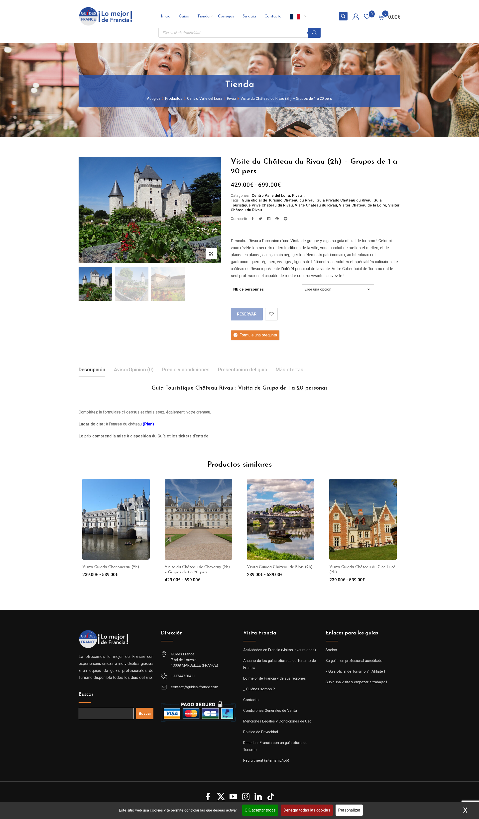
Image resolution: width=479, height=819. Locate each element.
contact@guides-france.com (194, 687)
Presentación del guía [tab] (242, 370)
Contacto (272, 16)
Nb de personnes (248, 289)
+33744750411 (183, 676)
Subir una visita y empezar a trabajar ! (356, 682)
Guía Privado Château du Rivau (344, 200)
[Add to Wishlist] (271, 314)
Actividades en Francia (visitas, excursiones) (279, 650)
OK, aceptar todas (260, 810)
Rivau (297, 195)
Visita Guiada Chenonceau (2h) (110, 567)
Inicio (165, 16)
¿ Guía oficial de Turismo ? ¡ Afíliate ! (355, 671)
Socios (331, 650)
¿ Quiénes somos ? (259, 689)
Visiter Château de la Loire (362, 205)
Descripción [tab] (92, 370)
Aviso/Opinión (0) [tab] (134, 370)
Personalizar (349, 810)
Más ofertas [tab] (289, 370)
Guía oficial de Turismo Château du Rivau (278, 200)
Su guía (249, 16)
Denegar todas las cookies (306, 810)
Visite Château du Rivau (316, 205)
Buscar (86, 694)
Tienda (203, 16)
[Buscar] (314, 33)
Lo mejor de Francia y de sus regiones (274, 678)
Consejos (226, 16)
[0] (381, 16)
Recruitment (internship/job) (266, 760)
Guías (184, 16)
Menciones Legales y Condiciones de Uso (277, 721)
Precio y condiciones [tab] (186, 370)
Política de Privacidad (260, 732)
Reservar (246, 314)
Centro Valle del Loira (271, 195)
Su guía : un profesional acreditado (354, 660)
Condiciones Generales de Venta (270, 710)
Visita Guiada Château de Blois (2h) (280, 567)
